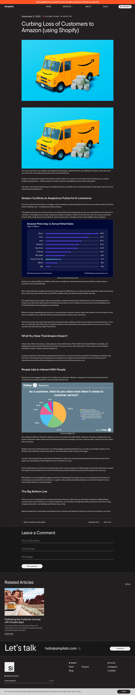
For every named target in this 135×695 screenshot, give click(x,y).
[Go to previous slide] (5, 2)
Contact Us (120, 648)
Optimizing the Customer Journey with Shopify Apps (23, 621)
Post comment (32, 566)
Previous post (94, 522)
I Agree (123, 691)
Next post (107, 522)
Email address (10, 681)
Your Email (28, 548)
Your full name (31, 540)
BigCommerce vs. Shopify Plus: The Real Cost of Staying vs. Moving (67, 2)
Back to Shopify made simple (34, 522)
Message (27, 556)
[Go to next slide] (129, 2)
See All (127, 584)
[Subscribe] (50, 681)
